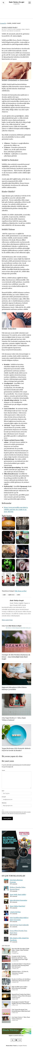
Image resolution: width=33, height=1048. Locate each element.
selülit (18, 594)
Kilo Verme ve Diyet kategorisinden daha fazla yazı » (18, 627)
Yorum (3, 770)
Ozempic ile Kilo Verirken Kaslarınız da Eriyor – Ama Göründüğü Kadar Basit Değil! (16, 657)
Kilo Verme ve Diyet (20, 591)
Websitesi (4, 802)
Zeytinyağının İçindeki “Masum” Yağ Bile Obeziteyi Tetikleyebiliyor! (21, 1002)
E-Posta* (4, 796)
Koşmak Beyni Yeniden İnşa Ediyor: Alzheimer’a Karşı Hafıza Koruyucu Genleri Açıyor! (21, 996)
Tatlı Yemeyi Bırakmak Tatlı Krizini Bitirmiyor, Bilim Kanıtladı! (21, 1010)
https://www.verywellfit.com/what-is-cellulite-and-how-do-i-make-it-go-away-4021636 (16, 509)
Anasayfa (3, 23)
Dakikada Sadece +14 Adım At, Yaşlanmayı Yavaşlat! (20, 972)
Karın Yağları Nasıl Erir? (17, 906)
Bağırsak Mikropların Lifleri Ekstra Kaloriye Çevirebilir (14, 688)
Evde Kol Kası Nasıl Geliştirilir (19, 925)
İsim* (3, 790)
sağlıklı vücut (11, 594)
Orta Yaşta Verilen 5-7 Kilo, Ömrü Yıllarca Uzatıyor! (14, 719)
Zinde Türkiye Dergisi (16, 2)
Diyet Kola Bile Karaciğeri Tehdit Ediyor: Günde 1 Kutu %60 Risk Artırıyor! (20, 950)
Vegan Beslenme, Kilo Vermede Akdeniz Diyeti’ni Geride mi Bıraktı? (16, 749)
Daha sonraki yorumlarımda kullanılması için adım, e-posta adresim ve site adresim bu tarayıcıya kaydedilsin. (16, 812)
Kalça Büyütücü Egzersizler (18, 900)
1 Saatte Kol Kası (15, 912)
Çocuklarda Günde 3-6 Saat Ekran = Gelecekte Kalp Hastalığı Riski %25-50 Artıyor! (21, 965)
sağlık (4, 594)
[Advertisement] (16, 11)
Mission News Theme (11, 1045)
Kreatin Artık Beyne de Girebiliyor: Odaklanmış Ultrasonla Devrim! (21, 979)
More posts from (7, 620)
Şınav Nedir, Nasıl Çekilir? (18, 894)
